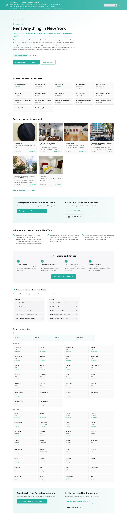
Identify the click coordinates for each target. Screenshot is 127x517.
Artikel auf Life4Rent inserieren (78, 211)
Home (15, 20)
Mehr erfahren (58, 8)
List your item (48, 62)
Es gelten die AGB (54, 4)
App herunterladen (74, 217)
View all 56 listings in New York (24, 190)
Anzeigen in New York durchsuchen (32, 211)
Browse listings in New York (25, 62)
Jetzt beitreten (109, 5)
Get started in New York (62, 277)
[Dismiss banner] (120, 5)
